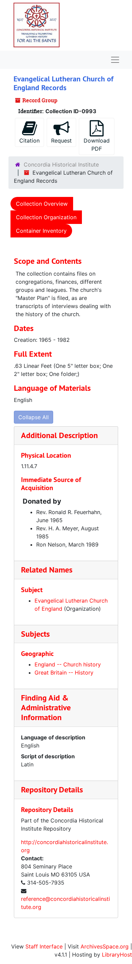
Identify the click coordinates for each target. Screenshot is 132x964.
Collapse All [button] (33, 417)
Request (61, 140)
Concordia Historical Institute (61, 164)
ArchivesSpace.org (105, 946)
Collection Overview (42, 203)
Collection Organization (46, 217)
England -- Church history (68, 664)
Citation (29, 140)
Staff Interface (44, 946)
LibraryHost (117, 954)
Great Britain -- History (64, 672)
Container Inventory (41, 230)
